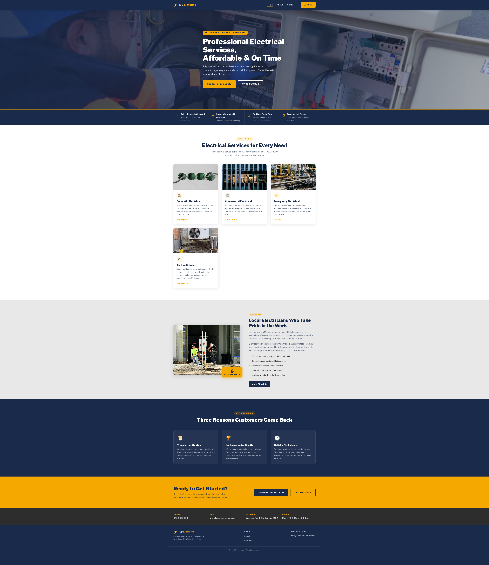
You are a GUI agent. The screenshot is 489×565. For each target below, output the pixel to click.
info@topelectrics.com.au (222, 518)
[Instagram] (244, 556)
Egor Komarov (240, 562)
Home (270, 5)
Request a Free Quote (219, 84)
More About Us (259, 384)
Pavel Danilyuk (230, 562)
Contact (291, 5)
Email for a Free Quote (271, 492)
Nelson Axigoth (269, 562)
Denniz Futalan (250, 562)
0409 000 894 (250, 84)
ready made (259, 562)
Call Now (308, 5)
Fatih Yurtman (220, 562)
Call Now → (279, 220)
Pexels (278, 562)
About (280, 5)
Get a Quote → (183, 220)
